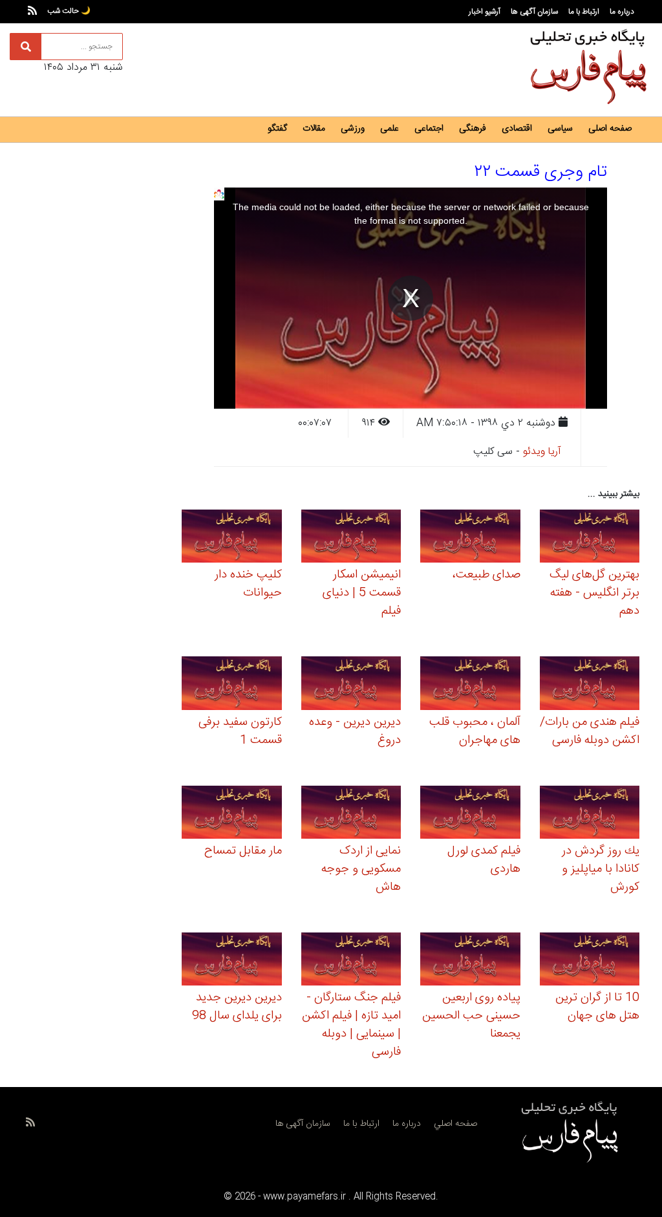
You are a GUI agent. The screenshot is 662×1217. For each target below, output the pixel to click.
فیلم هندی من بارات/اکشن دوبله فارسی (589, 731)
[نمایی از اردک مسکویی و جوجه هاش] (351, 814)
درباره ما (622, 11)
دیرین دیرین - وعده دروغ (355, 731)
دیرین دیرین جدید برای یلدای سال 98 (237, 1007)
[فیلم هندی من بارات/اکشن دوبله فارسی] (590, 685)
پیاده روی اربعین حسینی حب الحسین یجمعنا (471, 1016)
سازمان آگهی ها (534, 11)
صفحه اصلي (455, 1124)
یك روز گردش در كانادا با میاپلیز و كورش (600, 869)
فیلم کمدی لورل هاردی (483, 860)
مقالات (314, 128)
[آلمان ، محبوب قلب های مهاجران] (470, 685)
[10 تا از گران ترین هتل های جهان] (590, 961)
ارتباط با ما (583, 11)
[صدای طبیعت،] (470, 538)
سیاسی (560, 128)
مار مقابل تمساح (243, 851)
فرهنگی (472, 128)
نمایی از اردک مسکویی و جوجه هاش (361, 869)
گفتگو (277, 128)
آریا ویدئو (542, 451)
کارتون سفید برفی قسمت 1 (240, 731)
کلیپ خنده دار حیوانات (248, 584)
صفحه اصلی (610, 128)
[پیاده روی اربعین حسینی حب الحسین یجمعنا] (470, 961)
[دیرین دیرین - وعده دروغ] (351, 685)
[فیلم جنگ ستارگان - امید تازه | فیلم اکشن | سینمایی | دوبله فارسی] (351, 961)
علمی (389, 128)
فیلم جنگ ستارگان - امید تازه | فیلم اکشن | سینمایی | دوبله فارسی (351, 1025)
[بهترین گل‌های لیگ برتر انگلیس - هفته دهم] (590, 538)
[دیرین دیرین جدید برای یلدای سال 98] (232, 961)
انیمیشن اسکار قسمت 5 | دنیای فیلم (362, 593)
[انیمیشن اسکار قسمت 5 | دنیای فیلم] (351, 538)
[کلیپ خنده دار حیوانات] (232, 538)
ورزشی (353, 128)
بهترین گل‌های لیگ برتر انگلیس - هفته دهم (594, 593)
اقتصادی (517, 128)
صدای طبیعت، (486, 575)
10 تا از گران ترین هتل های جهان (597, 1007)
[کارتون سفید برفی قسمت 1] (232, 685)
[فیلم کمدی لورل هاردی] (470, 814)
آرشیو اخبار (484, 11)
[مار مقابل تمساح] (232, 814)
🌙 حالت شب (69, 11)
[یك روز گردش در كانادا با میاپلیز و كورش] (590, 814)
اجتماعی (428, 128)
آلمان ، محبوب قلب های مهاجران (474, 731)
